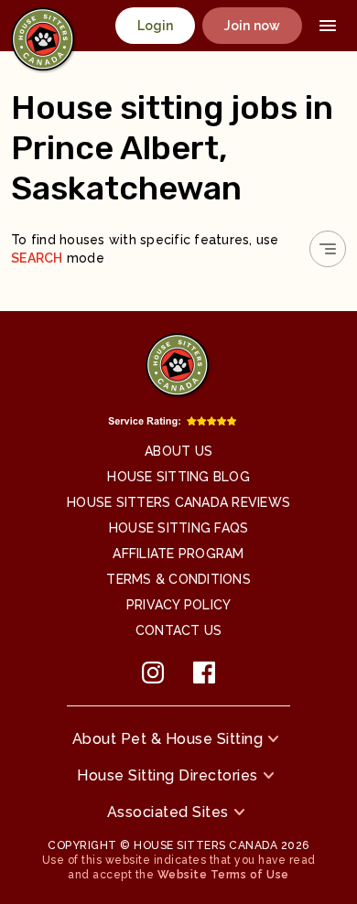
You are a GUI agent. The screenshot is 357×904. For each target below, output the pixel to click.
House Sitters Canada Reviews (178, 502)
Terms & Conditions (178, 579)
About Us (178, 451)
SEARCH (37, 258)
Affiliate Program (178, 553)
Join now (252, 25)
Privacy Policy (179, 604)
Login (155, 25)
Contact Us (178, 630)
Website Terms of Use (223, 874)
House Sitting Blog (178, 476)
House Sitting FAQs (179, 528)
